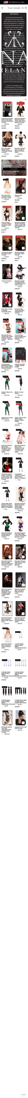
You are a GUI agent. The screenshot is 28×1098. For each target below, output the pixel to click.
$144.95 (6, 395)
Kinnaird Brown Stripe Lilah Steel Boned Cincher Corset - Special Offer (7, 337)
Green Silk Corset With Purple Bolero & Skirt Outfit (20, 419)
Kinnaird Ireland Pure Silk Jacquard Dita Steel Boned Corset (6, 729)
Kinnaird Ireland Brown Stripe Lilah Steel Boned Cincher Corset (7, 563)
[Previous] (1, 2)
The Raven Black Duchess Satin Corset (6, 253)
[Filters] (25, 99)
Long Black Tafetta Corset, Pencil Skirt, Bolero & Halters (20, 476)
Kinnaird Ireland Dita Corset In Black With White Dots (7, 620)
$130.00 (6, 539)
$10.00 (6, 283)
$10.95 (20, 678)
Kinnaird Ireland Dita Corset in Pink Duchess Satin (20, 591)
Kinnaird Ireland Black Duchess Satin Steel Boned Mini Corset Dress (20, 506)
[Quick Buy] (10, 114)
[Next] (26, 2)
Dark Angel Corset (18, 195)
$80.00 (20, 315)
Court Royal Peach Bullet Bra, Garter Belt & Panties (20, 337)
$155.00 (6, 421)
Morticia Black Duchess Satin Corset (19, 253)
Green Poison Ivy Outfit (7, 392)
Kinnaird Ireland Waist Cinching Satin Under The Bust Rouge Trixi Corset (6, 476)
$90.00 (20, 229)
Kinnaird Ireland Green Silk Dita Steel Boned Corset (6, 535)
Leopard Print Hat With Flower (21, 727)
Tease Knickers (6, 281)
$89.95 (20, 567)
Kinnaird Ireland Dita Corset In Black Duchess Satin (20, 150)
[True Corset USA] (14, 8)
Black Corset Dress (19, 392)
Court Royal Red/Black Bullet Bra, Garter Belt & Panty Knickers (7, 366)
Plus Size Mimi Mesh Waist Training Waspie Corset (6, 150)
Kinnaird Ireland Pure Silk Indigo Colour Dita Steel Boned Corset (20, 535)
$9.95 (6, 678)
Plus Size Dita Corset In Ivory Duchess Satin (6, 196)
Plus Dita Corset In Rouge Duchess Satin (6, 310)
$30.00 (20, 369)
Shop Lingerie (14, 169)
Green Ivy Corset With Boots (7, 418)
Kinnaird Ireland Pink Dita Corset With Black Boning (20, 563)
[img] (3, 128)
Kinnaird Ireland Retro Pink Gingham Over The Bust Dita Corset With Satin (20, 449)
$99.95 (20, 154)
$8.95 (19, 650)
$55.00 (6, 567)
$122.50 (6, 623)
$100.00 (20, 395)
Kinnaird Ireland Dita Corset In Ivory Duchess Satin (6, 646)
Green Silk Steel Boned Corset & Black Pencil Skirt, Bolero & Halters (7, 505)
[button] (22, 8)
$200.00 (20, 454)
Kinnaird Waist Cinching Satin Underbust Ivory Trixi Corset (20, 283)
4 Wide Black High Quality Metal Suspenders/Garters (8, 702)
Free (19, 480)
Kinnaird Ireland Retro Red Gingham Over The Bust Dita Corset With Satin (6, 449)
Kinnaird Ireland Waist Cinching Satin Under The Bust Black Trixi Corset (20, 225)
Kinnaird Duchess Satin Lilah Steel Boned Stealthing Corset (7, 120)
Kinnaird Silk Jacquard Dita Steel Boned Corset (19, 311)
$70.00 (6, 154)
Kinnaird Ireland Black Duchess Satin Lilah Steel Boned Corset (20, 120)
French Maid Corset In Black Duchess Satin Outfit (6, 224)
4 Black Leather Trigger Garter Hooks (20, 365)
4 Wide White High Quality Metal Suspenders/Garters (8, 674)
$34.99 (20, 730)
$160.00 (20, 511)
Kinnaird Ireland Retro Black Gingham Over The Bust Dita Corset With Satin (6, 592)
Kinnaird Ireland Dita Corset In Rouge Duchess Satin (20, 620)
